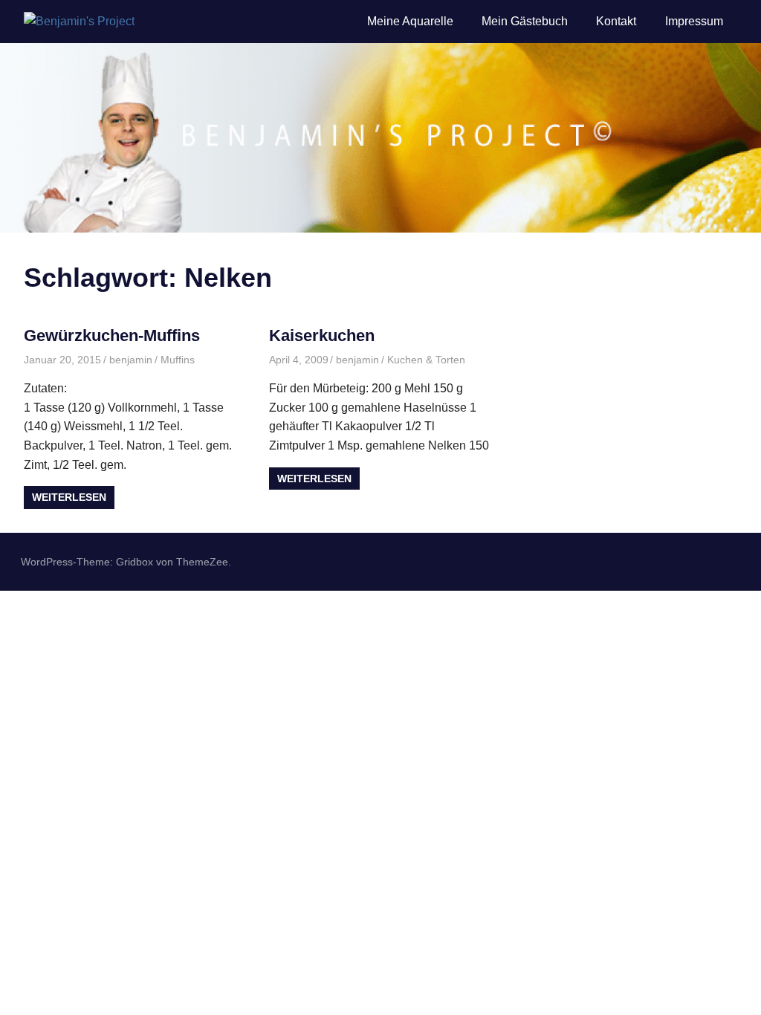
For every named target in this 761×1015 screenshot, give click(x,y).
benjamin (130, 360)
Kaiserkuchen (322, 335)
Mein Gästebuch (525, 21)
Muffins (178, 360)
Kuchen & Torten (426, 360)
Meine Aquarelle (410, 21)
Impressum (694, 21)
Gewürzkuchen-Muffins (112, 335)
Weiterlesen (69, 497)
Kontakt (616, 21)
